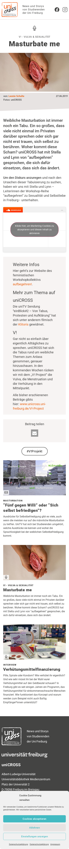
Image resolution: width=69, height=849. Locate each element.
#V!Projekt (35, 451)
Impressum (55, 844)
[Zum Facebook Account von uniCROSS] (57, 9)
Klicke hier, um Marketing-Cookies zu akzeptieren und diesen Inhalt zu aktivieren (34, 230)
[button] (34, 433)
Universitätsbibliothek (15, 779)
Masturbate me (17, 590)
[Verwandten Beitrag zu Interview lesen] (34, 658)
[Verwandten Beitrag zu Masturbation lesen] (34, 494)
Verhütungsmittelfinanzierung (31, 669)
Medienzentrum (40, 779)
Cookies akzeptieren (34, 818)
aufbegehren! (22, 284)
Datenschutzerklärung (18, 844)
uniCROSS (11, 764)
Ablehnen (34, 827)
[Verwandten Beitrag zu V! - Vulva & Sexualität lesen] (34, 579)
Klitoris (23, 324)
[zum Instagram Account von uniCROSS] (65, 9)
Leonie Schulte (16, 96)
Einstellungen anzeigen (34, 836)
